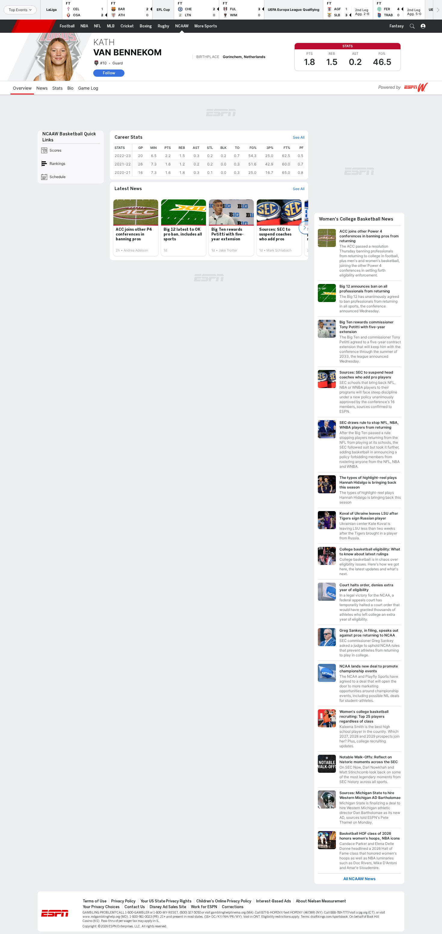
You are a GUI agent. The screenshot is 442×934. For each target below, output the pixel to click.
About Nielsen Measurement (321, 901)
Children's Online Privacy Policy (223, 901)
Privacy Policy (123, 901)
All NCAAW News (359, 879)
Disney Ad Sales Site (168, 907)
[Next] (437, 10)
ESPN (33, 26)
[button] (412, 26)
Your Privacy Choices (101, 907)
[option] (135, 227)
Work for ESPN (204, 907)
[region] (218, 160)
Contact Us (134, 907)
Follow (109, 73)
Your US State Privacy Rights (166, 901)
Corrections (233, 907)
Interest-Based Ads (273, 901)
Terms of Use (94, 901)
